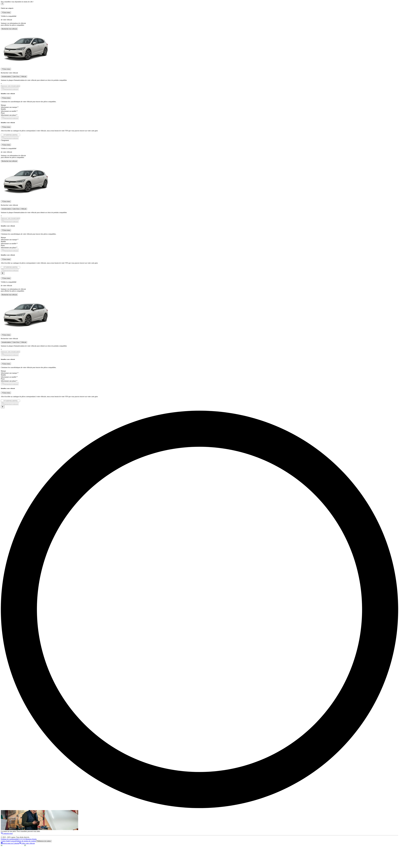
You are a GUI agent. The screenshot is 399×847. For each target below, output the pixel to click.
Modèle (3, 109)
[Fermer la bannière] (2, 4)
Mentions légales (31, 839)
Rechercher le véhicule (11, 89)
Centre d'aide (5, 841)
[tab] (6, 76)
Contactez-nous (7, 833)
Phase (3, 113)
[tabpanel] (199, 109)
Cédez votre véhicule (28, 843)
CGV (20, 839)
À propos (12, 841)
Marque (3, 105)
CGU (24, 839)
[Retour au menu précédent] (3, 273)
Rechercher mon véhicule (9, 29)
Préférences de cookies (44, 841)
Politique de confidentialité (9, 839)
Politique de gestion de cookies (26, 841)
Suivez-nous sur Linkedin (10, 843)
